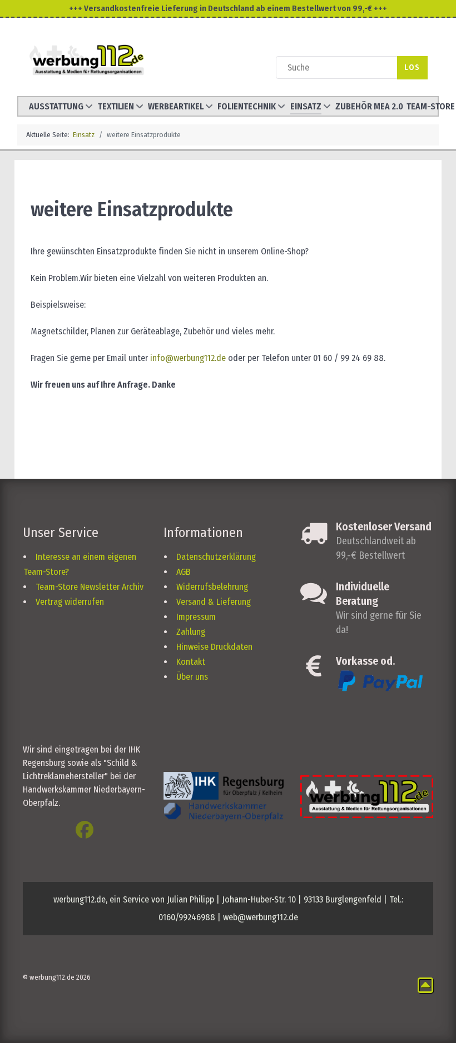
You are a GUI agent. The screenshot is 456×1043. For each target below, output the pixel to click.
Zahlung (190, 631)
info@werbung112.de (188, 358)
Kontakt (190, 661)
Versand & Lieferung (213, 601)
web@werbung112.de (260, 917)
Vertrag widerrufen (70, 601)
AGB (183, 571)
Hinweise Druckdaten (214, 646)
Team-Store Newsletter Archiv (89, 586)
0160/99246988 (186, 917)
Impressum (196, 616)
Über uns (192, 676)
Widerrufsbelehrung (212, 586)
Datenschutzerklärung (216, 556)
